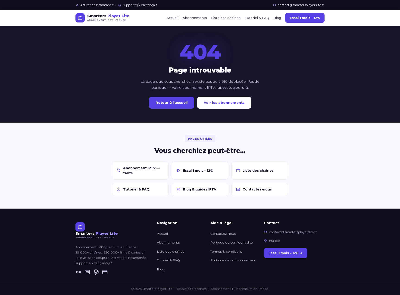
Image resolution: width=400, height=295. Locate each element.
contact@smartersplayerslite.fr (301, 5)
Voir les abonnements (224, 102)
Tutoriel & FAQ (257, 18)
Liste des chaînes (226, 18)
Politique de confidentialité (231, 242)
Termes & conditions (226, 251)
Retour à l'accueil (172, 102)
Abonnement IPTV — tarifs (141, 170)
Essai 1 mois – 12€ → (286, 253)
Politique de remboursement (233, 260)
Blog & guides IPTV (199, 189)
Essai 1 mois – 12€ (305, 18)
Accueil (172, 18)
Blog (277, 18)
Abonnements (195, 18)
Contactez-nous (257, 189)
